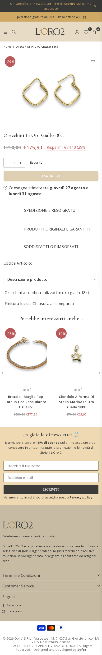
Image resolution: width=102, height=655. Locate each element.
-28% (10, 333)
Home (7, 46)
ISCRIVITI (51, 489)
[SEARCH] (14, 31)
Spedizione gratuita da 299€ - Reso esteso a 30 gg (51, 17)
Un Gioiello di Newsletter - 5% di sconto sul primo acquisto (51, 6)
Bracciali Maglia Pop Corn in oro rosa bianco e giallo (25, 402)
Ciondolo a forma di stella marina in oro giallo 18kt (76, 402)
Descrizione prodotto (27, 279)
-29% (10, 61)
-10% (61, 333)
